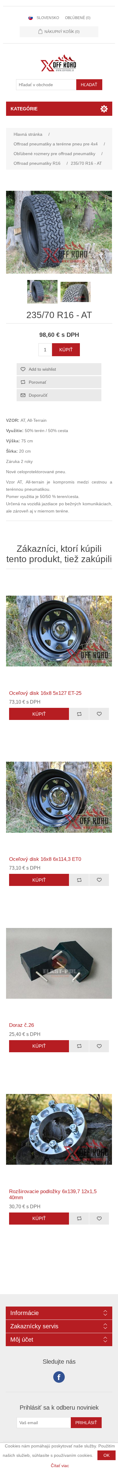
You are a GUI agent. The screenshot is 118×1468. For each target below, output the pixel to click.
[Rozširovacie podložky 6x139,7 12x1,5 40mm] (59, 1129)
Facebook (59, 1377)
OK (106, 1455)
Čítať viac (60, 1465)
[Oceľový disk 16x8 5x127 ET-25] (59, 631)
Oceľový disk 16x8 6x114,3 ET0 (45, 859)
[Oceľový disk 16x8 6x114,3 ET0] (59, 797)
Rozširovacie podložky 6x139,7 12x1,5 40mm (53, 1194)
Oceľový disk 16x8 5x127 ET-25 (45, 693)
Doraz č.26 (21, 1025)
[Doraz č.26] (59, 963)
